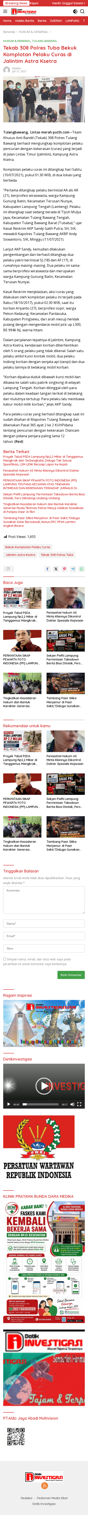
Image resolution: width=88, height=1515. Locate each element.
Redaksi (16, 68)
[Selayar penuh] (79, 1104)
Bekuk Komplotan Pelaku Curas (27, 547)
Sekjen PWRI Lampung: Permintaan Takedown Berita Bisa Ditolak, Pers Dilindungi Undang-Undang (44, 496)
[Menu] (6, 11)
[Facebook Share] (47, 569)
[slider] (41, 1104)
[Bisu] (72, 1104)
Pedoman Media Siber (52, 1498)
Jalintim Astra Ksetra (20, 555)
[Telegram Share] (73, 569)
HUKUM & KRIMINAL (17, 41)
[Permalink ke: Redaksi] (6, 70)
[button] (44, 1086)
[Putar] (9, 1104)
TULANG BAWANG (44, 41)
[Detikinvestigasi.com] (23, 11)
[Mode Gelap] (75, 11)
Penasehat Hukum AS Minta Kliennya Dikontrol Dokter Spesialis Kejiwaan (41, 472)
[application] (44, 1086)
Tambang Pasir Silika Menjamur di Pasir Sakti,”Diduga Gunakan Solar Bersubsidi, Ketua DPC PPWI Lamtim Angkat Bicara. (41, 522)
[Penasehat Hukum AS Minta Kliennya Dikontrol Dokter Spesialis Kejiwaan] (66, 598)
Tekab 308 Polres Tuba (57, 555)
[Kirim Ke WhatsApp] (81, 569)
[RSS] (44, 1486)
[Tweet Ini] (56, 569)
